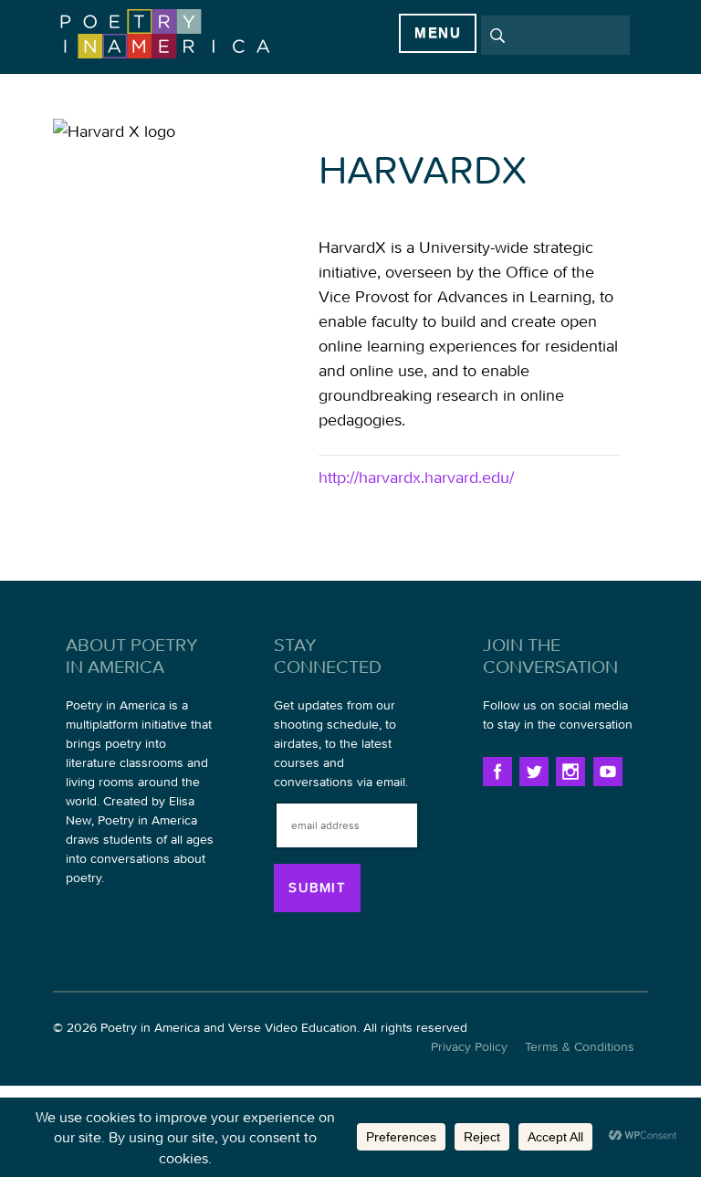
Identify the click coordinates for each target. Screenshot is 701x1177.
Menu (437, 32)
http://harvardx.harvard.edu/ (416, 477)
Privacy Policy (469, 1046)
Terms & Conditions (579, 1046)
